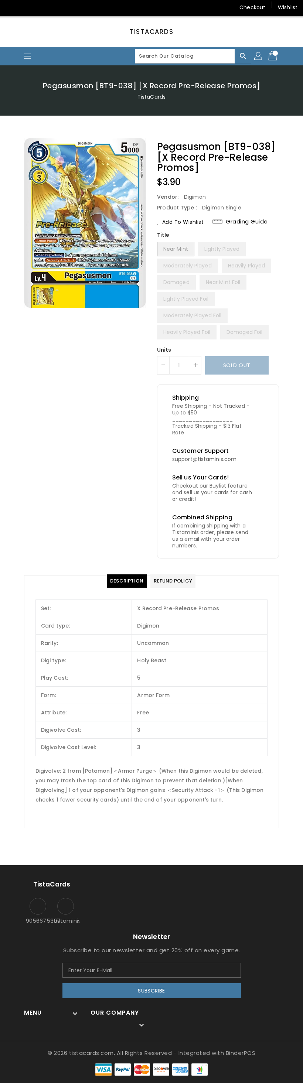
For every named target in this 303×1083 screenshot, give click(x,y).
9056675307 (38, 921)
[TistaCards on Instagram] (25, 7)
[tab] (127, 581)
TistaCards (152, 31)
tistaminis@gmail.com (66, 921)
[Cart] (273, 56)
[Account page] (258, 56)
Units (164, 349)
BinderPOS (241, 1053)
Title (163, 235)
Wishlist (287, 7)
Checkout (252, 7)
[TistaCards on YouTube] (39, 7)
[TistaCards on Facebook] (11, 7)
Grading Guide (247, 221)
